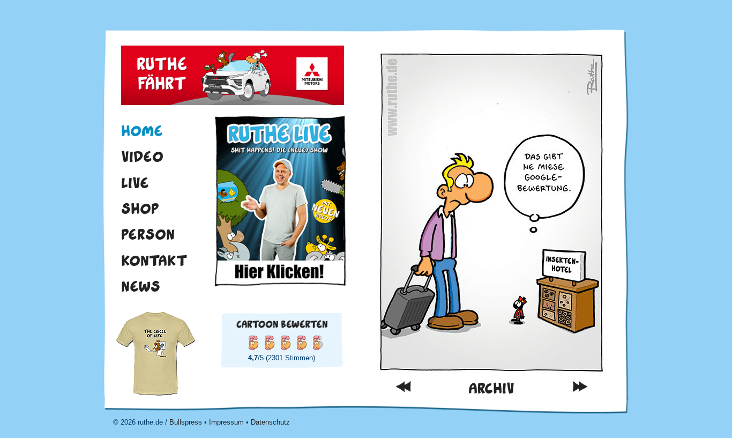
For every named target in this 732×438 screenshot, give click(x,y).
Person (148, 234)
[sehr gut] (301, 343)
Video (142, 156)
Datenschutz (270, 422)
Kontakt (154, 260)
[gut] (285, 343)
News (140, 286)
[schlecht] (253, 343)
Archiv (491, 388)
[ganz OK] (269, 343)
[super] (317, 343)
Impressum (226, 422)
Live (135, 182)
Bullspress (185, 422)
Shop (140, 208)
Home (142, 130)
